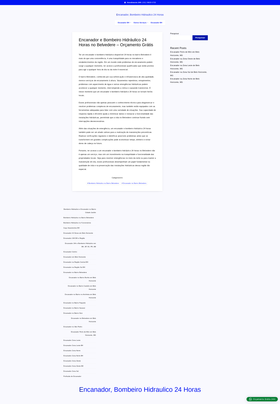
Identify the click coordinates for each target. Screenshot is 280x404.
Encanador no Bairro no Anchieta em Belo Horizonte (80, 296)
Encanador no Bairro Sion (73, 313)
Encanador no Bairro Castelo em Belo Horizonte (82, 287)
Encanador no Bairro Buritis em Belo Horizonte (82, 279)
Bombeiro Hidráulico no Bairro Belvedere (104, 183)
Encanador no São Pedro (72, 327)
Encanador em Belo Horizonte (74, 257)
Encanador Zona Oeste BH (73, 366)
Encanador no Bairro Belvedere (134, 183)
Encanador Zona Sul (71, 371)
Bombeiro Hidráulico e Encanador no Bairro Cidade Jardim (80, 210)
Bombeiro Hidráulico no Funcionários (77, 223)
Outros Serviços (140, 23)
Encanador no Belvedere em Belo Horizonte (83, 319)
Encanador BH (123, 23)
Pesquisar (174, 34)
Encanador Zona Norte (71, 350)
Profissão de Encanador (72, 376)
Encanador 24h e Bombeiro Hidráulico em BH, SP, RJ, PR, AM (80, 245)
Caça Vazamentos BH (71, 228)
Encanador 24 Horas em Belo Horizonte (78, 233)
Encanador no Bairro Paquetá (74, 303)
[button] (262, 399)
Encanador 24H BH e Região (74, 238)
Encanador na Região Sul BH (74, 267)
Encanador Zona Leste (71, 340)
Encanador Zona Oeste (72, 361)
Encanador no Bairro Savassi (74, 308)
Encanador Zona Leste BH (73, 345)
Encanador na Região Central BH (75, 262)
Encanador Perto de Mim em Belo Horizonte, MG (83, 333)
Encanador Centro (70, 252)
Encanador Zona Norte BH (73, 356)
